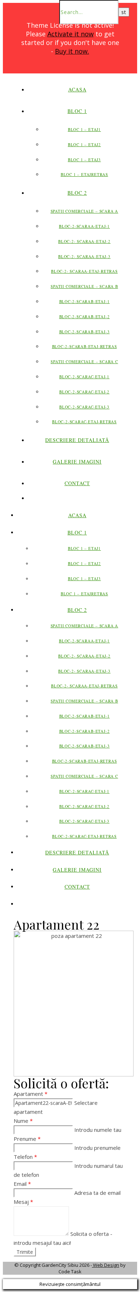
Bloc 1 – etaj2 (84, 144)
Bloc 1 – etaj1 (84, 129)
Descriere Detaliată (77, 440)
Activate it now (70, 34)
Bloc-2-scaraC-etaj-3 (84, 407)
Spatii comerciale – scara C (84, 361)
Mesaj (23, 1201)
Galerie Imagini (77, 461)
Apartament (30, 1093)
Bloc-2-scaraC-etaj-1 (84, 376)
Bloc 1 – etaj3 (84, 159)
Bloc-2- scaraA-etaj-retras (84, 271)
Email (22, 1183)
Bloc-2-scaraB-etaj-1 (84, 301)
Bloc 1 (77, 111)
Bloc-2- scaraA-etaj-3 (84, 256)
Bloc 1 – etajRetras (84, 174)
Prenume (27, 1138)
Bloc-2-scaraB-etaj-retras (84, 346)
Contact (77, 483)
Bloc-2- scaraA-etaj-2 (84, 241)
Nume (23, 1120)
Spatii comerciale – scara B (84, 286)
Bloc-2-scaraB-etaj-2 (84, 316)
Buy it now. (72, 51)
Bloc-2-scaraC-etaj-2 (84, 391)
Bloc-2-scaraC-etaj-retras (84, 421)
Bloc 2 (77, 192)
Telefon (25, 1156)
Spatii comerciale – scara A (84, 211)
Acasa (77, 89)
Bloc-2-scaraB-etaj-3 (84, 331)
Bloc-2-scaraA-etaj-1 (84, 226)
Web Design (105, 1265)
